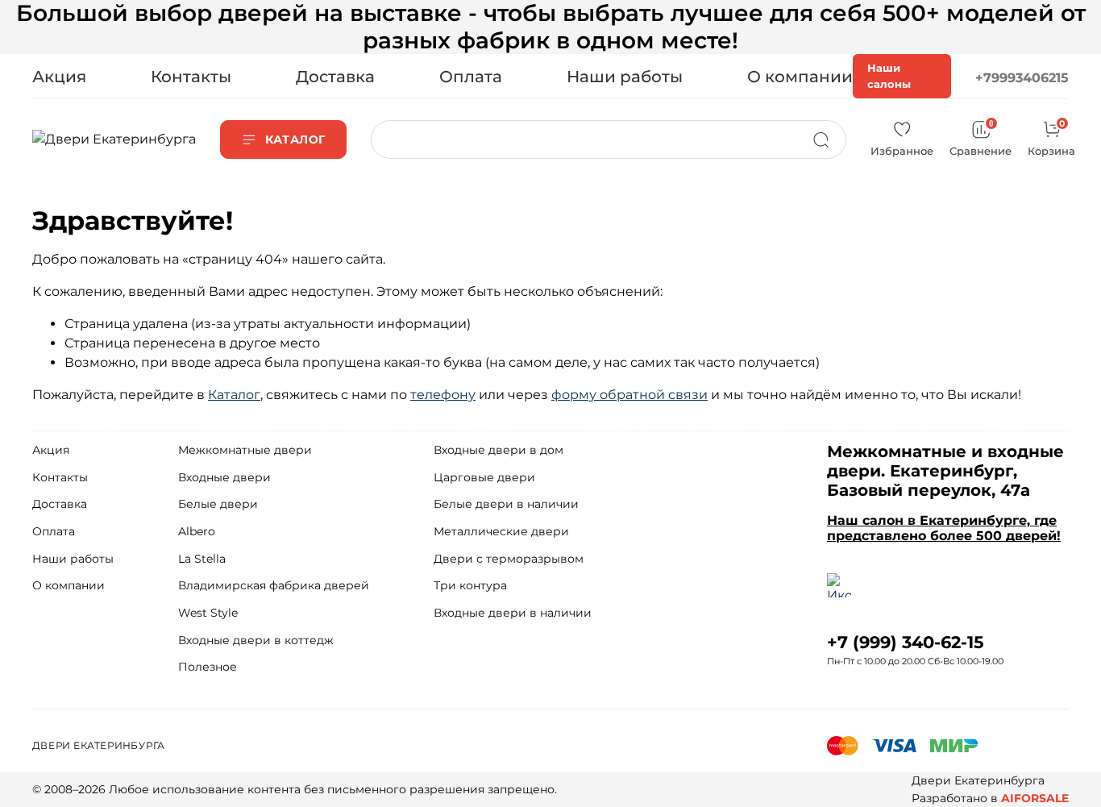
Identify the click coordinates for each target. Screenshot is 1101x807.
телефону (443, 394)
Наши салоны (889, 75)
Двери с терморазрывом (509, 558)
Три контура (470, 585)
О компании (800, 76)
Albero (196, 531)
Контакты (191, 76)
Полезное (207, 666)
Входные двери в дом (498, 450)
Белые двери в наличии (506, 504)
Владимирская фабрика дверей (273, 585)
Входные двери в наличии (513, 612)
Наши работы (625, 76)
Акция (59, 76)
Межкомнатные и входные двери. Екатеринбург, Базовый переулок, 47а (945, 471)
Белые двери (218, 504)
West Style (208, 612)
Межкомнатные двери (245, 450)
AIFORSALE (1035, 798)
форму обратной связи (629, 394)
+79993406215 (1022, 77)
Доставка (335, 76)
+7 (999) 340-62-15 (905, 642)
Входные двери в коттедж (256, 640)
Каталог (234, 394)
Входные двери (224, 477)
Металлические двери (501, 531)
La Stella (202, 558)
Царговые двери (484, 477)
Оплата (470, 76)
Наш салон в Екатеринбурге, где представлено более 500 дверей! (944, 528)
